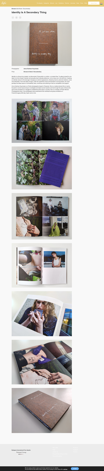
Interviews (72, 3)
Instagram (75, 449)
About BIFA (55, 447)
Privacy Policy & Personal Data (60, 454)
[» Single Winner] (4, 3)
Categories (46, 3)
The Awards (39, 3)
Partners (67, 3)
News (77, 3)
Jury (56, 3)
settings (65, 469)
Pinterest (75, 452)
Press (81, 3)
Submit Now (94, 3)
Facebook (75, 447)
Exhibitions (61, 3)
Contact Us (55, 452)
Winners (52, 3)
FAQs (85, 3)
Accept (75, 468)
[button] (13, 17)
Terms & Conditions (57, 456)
